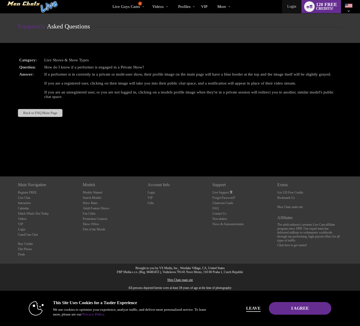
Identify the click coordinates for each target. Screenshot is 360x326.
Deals (21, 254)
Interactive (24, 203)
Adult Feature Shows (96, 208)
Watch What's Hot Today (33, 213)
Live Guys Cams (127, 5)
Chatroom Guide (222, 203)
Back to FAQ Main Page (40, 113)
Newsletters (219, 219)
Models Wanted (92, 192)
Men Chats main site (290, 207)
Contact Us (219, 213)
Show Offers (91, 224)
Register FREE (27, 192)
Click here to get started (292, 245)
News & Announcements (228, 224)
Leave (253, 308)
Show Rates (90, 203)
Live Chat (24, 198)
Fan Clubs (89, 213)
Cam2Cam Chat (28, 234)
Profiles (184, 6)
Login (291, 6)
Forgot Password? (223, 198)
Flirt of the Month (94, 229)
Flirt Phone (25, 249)
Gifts (151, 203)
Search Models (92, 198)
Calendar (23, 208)
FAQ (215, 208)
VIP (204, 6)
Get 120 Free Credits (290, 192)
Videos (158, 6)
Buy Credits (25, 244)
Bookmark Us (286, 198)
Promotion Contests (95, 219)
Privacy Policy (93, 314)
